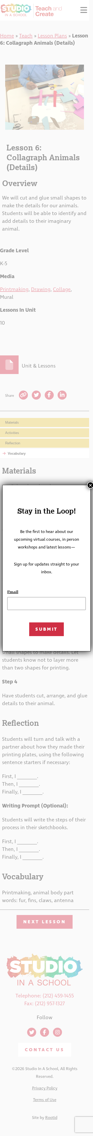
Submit (46, 629)
